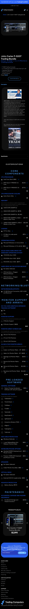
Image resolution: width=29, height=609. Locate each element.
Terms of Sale (4, 592)
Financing (3, 574)
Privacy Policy (4, 596)
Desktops (3, 579)
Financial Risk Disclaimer (7, 598)
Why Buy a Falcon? (6, 570)
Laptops (3, 581)
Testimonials (4, 568)
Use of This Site (5, 590)
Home (4, 14)
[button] (2, 523)
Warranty (3, 594)
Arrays (2, 585)
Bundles (3, 583)
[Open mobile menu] (27, 10)
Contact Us (4, 566)
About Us (3, 564)
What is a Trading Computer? (8, 572)
